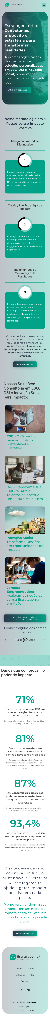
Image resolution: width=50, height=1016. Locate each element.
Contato (25, 981)
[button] (44, 5)
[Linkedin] (28, 990)
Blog (32, 975)
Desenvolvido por (19, 1002)
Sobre (31, 968)
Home (19, 968)
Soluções (20, 975)
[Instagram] (22, 990)
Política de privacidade (25, 1010)
